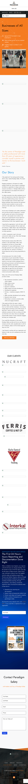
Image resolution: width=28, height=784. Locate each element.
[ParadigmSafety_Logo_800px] (14, 2)
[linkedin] (14, 777)
